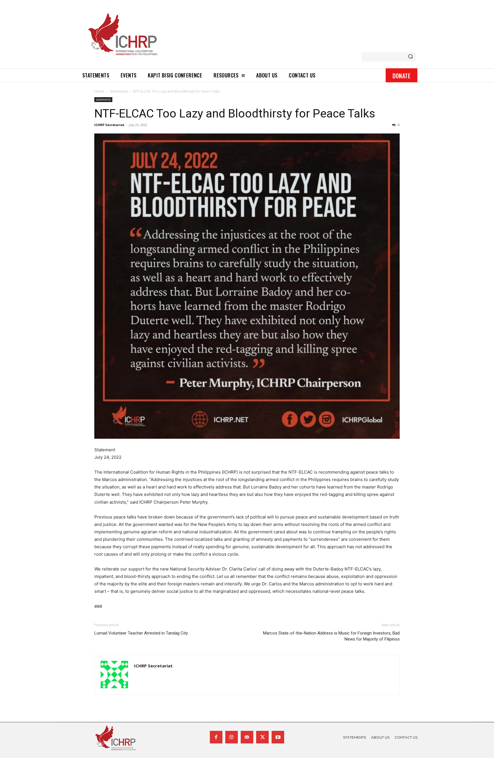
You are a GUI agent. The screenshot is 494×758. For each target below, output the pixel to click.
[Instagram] (231, 737)
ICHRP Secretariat (109, 125)
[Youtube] (278, 737)
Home (99, 91)
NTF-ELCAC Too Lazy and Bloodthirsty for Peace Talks (234, 113)
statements (119, 91)
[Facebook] (216, 737)
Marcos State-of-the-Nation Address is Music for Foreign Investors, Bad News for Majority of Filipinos (331, 636)
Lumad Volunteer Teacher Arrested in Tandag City (141, 633)
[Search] (410, 56)
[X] (262, 737)
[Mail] (247, 737)
